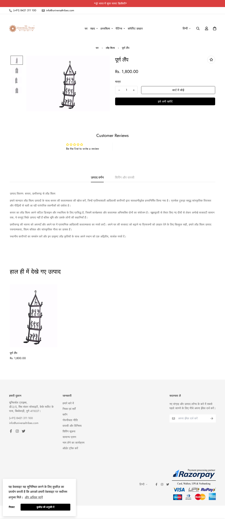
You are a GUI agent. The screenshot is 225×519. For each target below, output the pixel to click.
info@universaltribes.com (23, 423)
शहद (92, 29)
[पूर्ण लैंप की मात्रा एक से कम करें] (119, 90)
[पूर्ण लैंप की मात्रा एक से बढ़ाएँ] (133, 90)
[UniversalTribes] (22, 28)
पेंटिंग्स (119, 29)
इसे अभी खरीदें (165, 101)
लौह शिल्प (110, 48)
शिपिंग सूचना (69, 431)
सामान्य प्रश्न (69, 437)
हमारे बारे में (68, 403)
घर (86, 29)
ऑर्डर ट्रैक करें (70, 448)
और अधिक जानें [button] (34, 497)
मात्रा (118, 82)
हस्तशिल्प (105, 29)
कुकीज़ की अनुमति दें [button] (45, 507)
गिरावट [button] (12, 507)
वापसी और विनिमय (72, 426)
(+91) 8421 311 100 (21, 418)
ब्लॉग (65, 414)
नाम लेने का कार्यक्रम (73, 443)
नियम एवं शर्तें (69, 409)
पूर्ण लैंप (13, 353)
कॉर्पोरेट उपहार (135, 29)
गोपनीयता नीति (70, 420)
